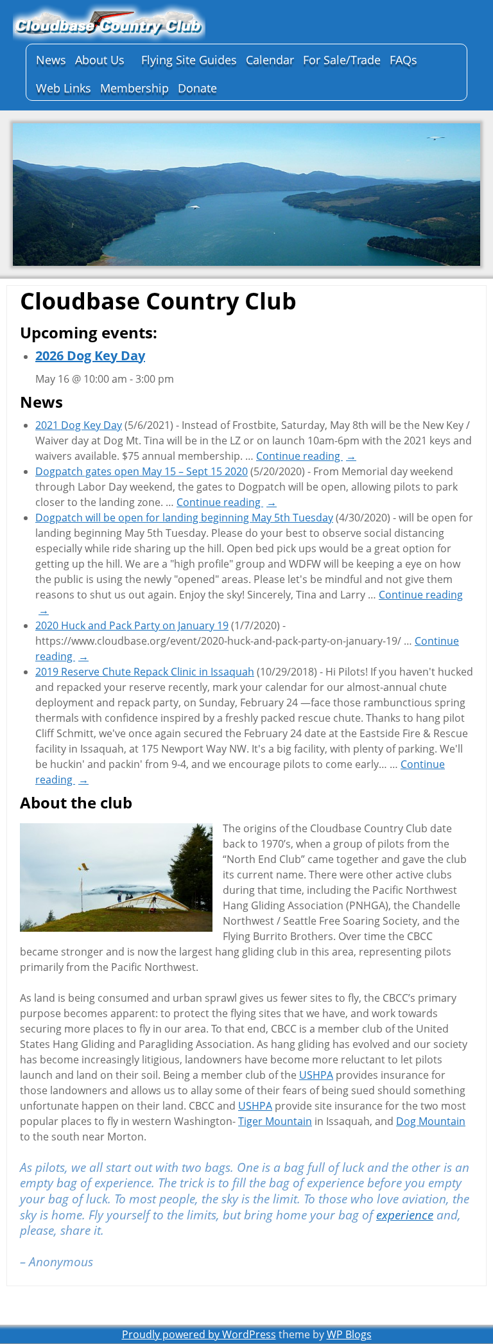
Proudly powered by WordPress (199, 1334)
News (51, 59)
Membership (134, 88)
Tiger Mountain (275, 1121)
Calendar (270, 59)
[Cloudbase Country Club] (109, 23)
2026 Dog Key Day (90, 355)
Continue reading (306, 456)
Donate (197, 88)
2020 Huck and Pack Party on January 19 (132, 625)
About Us (100, 59)
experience (404, 1215)
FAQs (403, 59)
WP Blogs (349, 1334)
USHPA (316, 1075)
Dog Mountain (430, 1121)
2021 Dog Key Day (78, 425)
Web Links (63, 88)
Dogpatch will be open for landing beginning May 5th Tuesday (184, 518)
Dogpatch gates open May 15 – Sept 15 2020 (141, 471)
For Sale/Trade (342, 59)
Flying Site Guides (189, 59)
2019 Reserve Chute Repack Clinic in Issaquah (144, 672)
